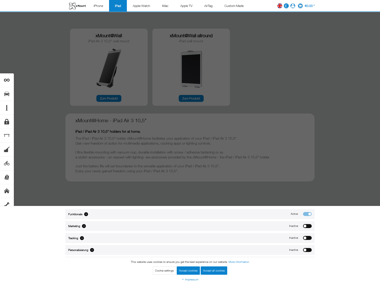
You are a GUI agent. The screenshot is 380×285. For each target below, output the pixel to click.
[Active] (307, 214)
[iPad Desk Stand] (7, 135)
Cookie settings (164, 270)
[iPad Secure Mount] (7, 122)
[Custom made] (7, 205)
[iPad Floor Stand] (7, 108)
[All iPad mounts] (7, 80)
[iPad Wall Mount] (7, 191)
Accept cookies (188, 270)
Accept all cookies (214, 270)
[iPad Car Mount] (7, 94)
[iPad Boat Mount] (7, 177)
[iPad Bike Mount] (7, 163)
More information (239, 261)
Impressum (191, 279)
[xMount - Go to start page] (77, 6)
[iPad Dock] (7, 149)
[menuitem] (98, 5)
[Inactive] (307, 226)
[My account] (292, 5)
